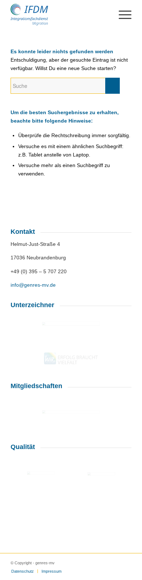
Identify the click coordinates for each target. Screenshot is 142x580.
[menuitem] (23, 571)
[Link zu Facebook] (126, 562)
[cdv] (71, 327)
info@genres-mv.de (33, 285)
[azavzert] (41, 484)
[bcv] (71, 397)
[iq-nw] (71, 418)
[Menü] (121, 14)
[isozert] (101, 486)
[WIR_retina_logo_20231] (71, 358)
